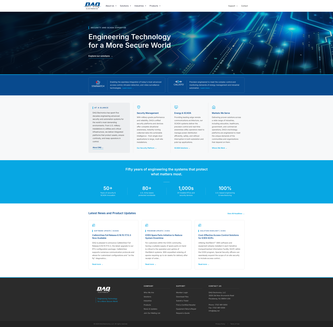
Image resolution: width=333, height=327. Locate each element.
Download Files (182, 297)
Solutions (124, 6)
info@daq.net (214, 311)
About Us (110, 6)
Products (154, 6)
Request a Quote (183, 313)
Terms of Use (234, 324)
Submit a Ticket (182, 301)
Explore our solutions (100, 56)
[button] (236, 6)
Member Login (182, 292)
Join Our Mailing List (152, 313)
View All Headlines (236, 213)
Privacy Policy (220, 324)
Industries (139, 6)
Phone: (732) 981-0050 (218, 305)
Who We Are (149, 292)
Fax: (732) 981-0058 (217, 308)
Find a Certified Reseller (186, 305)
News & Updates (150, 309)
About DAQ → (98, 147)
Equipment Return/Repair (186, 309)
